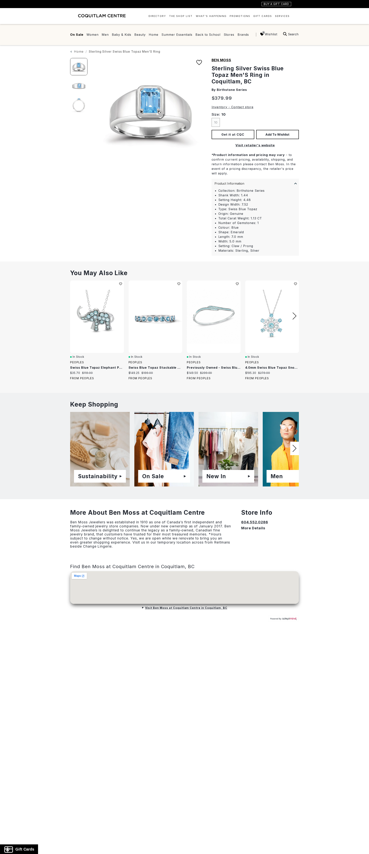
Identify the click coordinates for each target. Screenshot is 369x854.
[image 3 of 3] (78, 105)
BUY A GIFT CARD (276, 4)
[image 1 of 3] (78, 66)
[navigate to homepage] (102, 15)
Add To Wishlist (277, 134)
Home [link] (153, 35)
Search (293, 34)
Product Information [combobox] (229, 183)
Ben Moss (221, 60)
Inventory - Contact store (232, 107)
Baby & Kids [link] (121, 35)
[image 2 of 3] (78, 86)
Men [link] (105, 35)
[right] (294, 316)
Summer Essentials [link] (176, 35)
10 (215, 122)
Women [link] (92, 35)
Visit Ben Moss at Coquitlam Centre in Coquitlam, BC (186, 607)
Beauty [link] (140, 35)
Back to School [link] (207, 35)
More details (253, 528)
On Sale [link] (76, 35)
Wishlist (271, 34)
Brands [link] (243, 35)
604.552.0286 (254, 522)
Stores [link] (229, 35)
